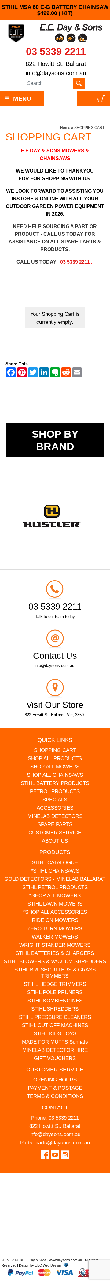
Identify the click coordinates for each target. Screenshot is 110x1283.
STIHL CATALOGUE (55, 863)
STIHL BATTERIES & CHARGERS (55, 953)
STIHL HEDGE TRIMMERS (55, 984)
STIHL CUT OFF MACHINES (55, 1025)
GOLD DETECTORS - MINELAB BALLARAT (54, 879)
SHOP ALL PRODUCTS (55, 758)
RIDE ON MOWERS (55, 920)
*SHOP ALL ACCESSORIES (55, 912)
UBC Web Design (48, 1265)
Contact (55, 1107)
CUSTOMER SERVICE (54, 833)
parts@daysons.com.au (62, 1143)
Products (54, 852)
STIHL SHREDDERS (55, 1009)
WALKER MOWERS (55, 937)
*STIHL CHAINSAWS (55, 871)
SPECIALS (54, 800)
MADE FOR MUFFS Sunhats (55, 1042)
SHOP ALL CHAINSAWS (55, 775)
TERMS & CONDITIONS (55, 1096)
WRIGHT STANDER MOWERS (54, 945)
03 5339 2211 (56, 51)
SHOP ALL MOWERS (54, 767)
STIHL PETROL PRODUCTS (55, 887)
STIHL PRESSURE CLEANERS (55, 1017)
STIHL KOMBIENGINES (55, 1001)
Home (65, 128)
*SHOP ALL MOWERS (55, 895)
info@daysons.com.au (56, 73)
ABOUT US (55, 841)
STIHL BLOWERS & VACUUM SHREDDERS (55, 961)
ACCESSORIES (55, 808)
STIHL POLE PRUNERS (54, 992)
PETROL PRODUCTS (55, 791)
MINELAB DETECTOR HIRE (55, 1050)
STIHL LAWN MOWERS (55, 904)
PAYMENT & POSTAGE (55, 1088)
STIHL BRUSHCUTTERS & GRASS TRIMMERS (55, 973)
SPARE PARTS (55, 824)
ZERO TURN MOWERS (55, 928)
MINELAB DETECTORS (55, 816)
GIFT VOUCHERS (55, 1058)
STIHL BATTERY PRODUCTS (55, 783)
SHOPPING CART (89, 128)
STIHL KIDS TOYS (55, 1034)
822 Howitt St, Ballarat (56, 63)
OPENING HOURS (55, 1080)
